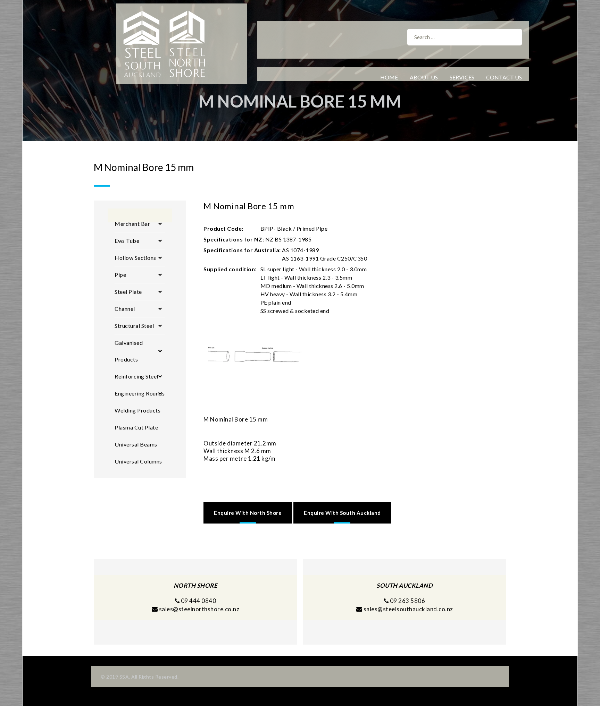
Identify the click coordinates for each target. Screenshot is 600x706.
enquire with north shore (248, 513)
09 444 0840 (198, 600)
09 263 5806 (407, 600)
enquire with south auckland (342, 513)
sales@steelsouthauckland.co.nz (408, 609)
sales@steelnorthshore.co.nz (199, 609)
